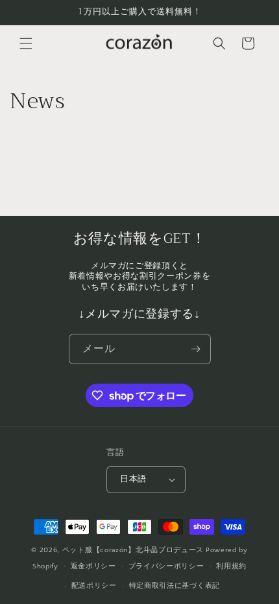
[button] (26, 43)
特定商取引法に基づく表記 (174, 586)
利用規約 (231, 566)
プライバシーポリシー (166, 566)
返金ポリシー (93, 566)
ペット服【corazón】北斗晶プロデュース (133, 550)
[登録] (196, 349)
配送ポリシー (94, 586)
